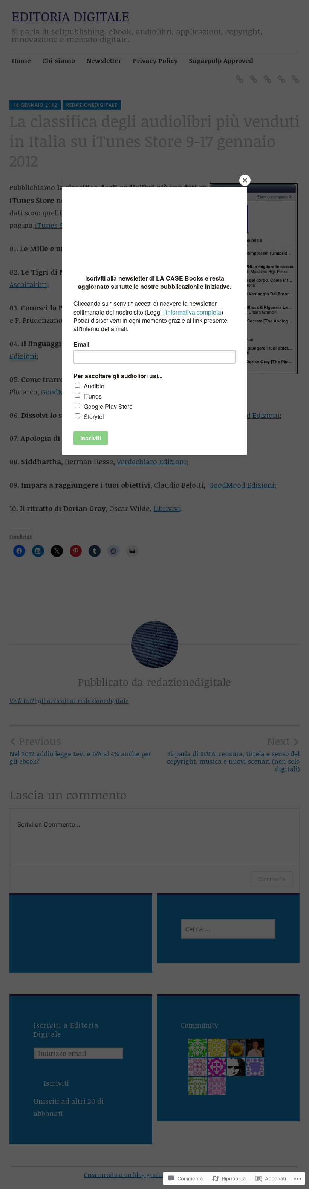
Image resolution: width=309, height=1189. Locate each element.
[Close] (245, 180)
